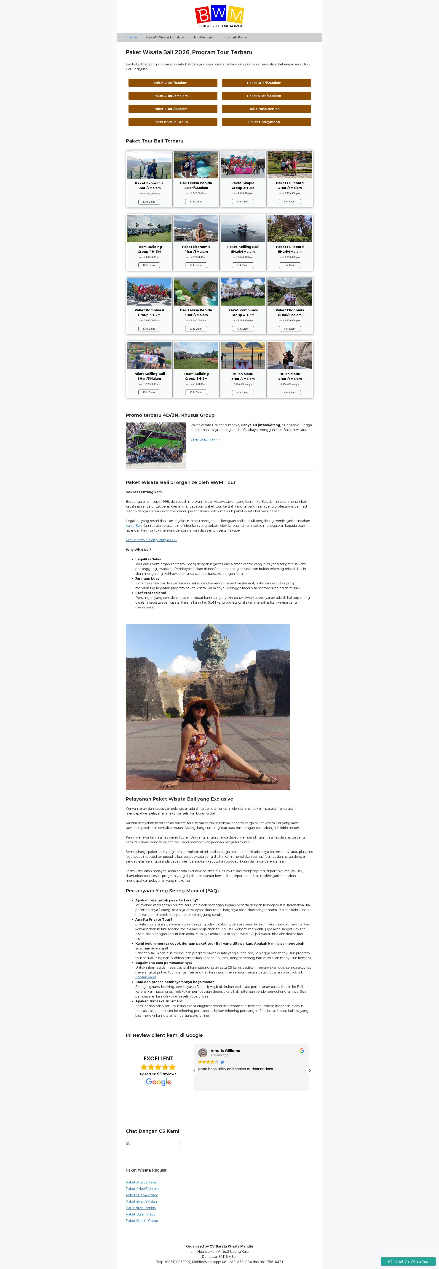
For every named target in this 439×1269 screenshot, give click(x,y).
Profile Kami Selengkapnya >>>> (151, 540)
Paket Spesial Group (142, 1221)
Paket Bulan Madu (140, 1214)
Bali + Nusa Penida (141, 1208)
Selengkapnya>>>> (205, 439)
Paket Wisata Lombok (165, 37)
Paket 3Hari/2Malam (142, 1182)
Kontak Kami (235, 37)
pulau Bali (133, 526)
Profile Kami (204, 37)
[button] (309, 1070)
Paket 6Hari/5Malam (142, 1201)
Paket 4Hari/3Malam (142, 1189)
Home (131, 37)
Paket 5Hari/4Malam (142, 1195)
